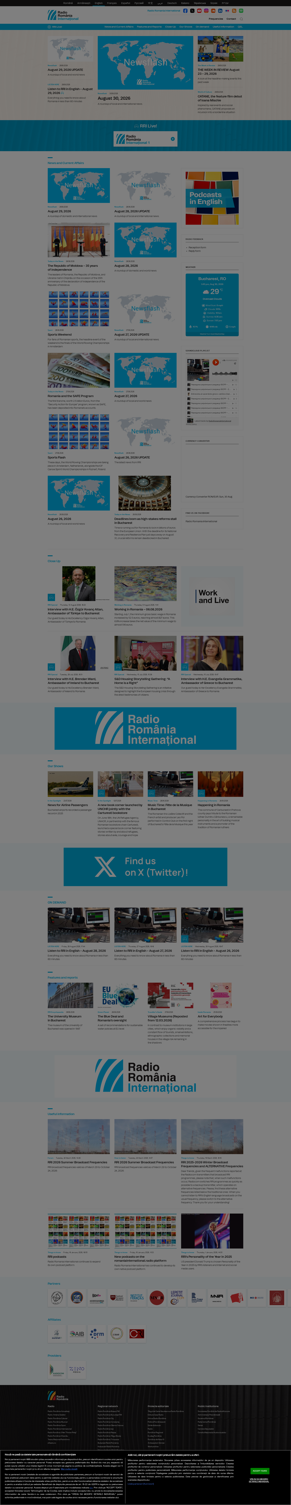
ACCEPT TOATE (260, 1471)
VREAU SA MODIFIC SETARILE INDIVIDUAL (259, 1480)
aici (91, 1488)
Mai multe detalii (69, 1469)
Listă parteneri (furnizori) (141, 1484)
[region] (145, 1477)
